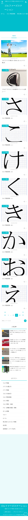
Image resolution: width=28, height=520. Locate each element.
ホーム (3, 13)
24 (19, 315)
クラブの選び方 (6, 41)
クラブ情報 (5, 70)
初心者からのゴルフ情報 (9, 422)
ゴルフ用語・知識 (8, 404)
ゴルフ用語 (5, 99)
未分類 (5, 425)
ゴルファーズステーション (13, 7)
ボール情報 (6, 411)
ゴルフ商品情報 (11, 13)
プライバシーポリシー (18, 511)
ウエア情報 (6, 383)
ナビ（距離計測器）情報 (9, 407)
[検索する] (25, 320)
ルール (5, 418)
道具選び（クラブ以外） (9, 429)
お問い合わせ (8, 511)
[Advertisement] (14, 23)
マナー (5, 414)
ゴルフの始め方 (7, 393)
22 (13, 315)
